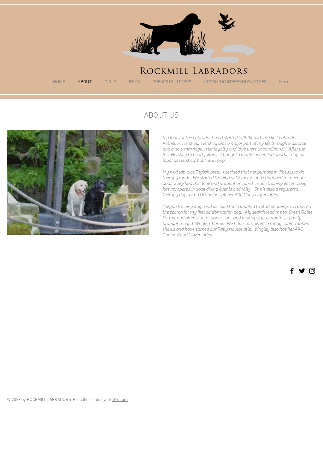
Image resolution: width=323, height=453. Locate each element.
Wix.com (120, 400)
